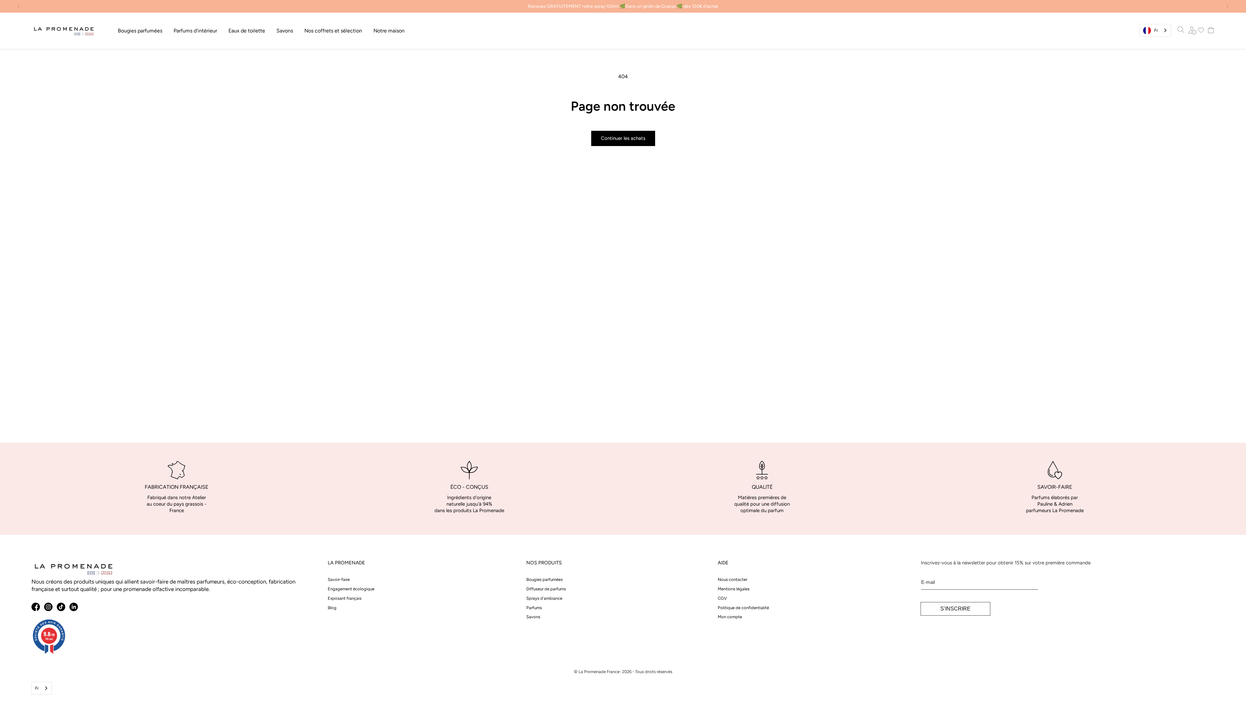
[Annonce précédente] (18, 6)
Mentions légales (734, 588)
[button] (140, 30)
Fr (1156, 30)
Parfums (534, 607)
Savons (533, 616)
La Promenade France (599, 671)
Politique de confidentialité (743, 607)
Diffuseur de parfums (546, 588)
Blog (332, 607)
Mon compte (730, 616)
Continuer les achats (623, 138)
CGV (722, 598)
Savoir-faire (339, 579)
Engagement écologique (351, 588)
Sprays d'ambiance (544, 598)
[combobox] (1155, 30)
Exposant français (344, 598)
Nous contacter (732, 579)
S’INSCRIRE (955, 608)
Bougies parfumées (544, 579)
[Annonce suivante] (1227, 6)
